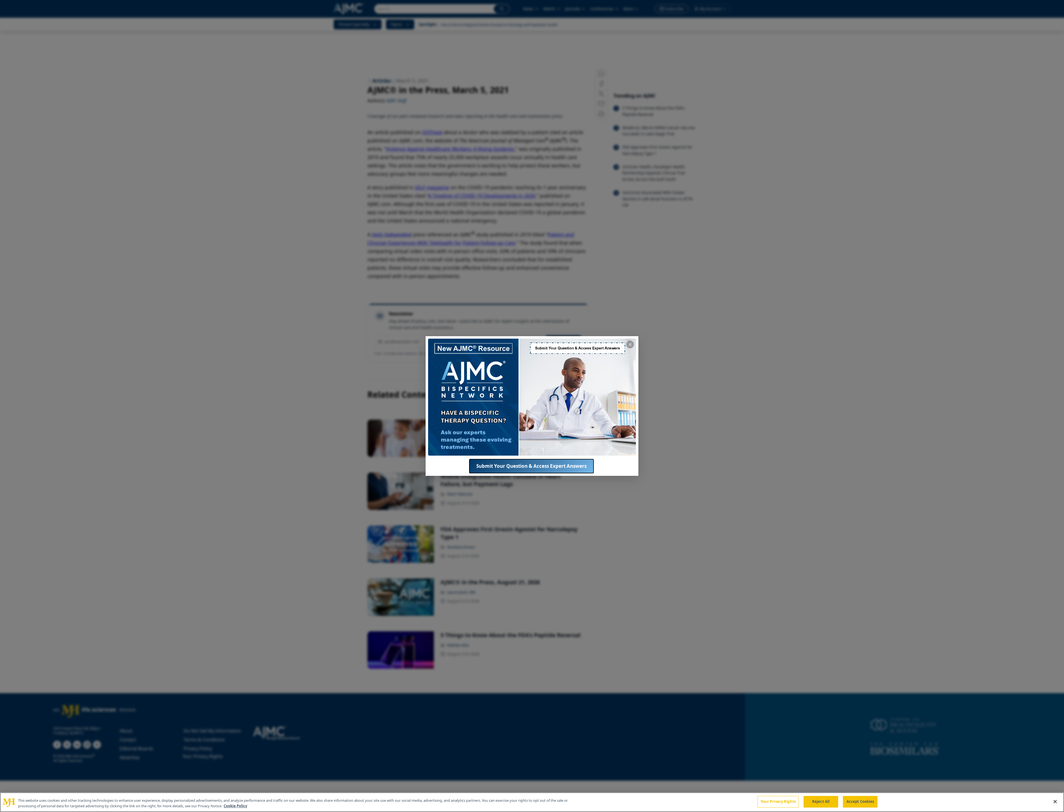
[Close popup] (630, 344)
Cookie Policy (235, 805)
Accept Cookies (860, 801)
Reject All (821, 801)
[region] (532, 802)
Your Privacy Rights (778, 801)
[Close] (1055, 801)
